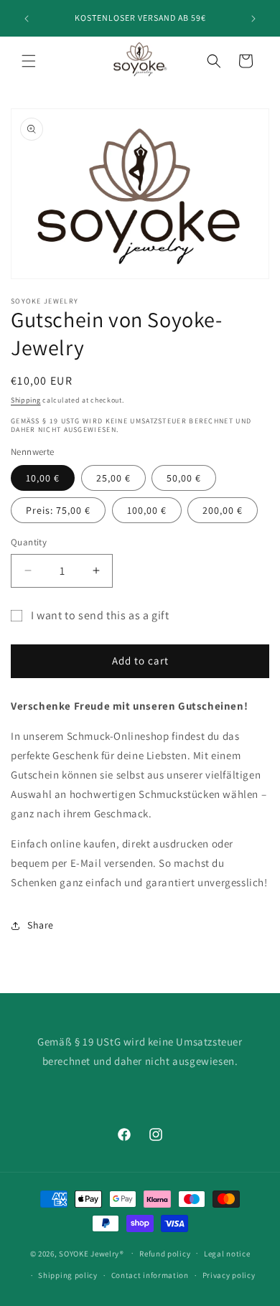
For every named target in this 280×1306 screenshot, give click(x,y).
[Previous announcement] (26, 18)
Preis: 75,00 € (58, 510)
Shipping (26, 400)
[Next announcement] (253, 18)
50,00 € (184, 477)
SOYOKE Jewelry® (91, 1253)
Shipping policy (68, 1275)
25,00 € (113, 477)
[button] (29, 61)
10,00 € (43, 477)
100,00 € (147, 510)
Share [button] (40, 925)
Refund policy (164, 1254)
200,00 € (222, 510)
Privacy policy (229, 1275)
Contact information (150, 1275)
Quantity (29, 542)
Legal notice (227, 1254)
